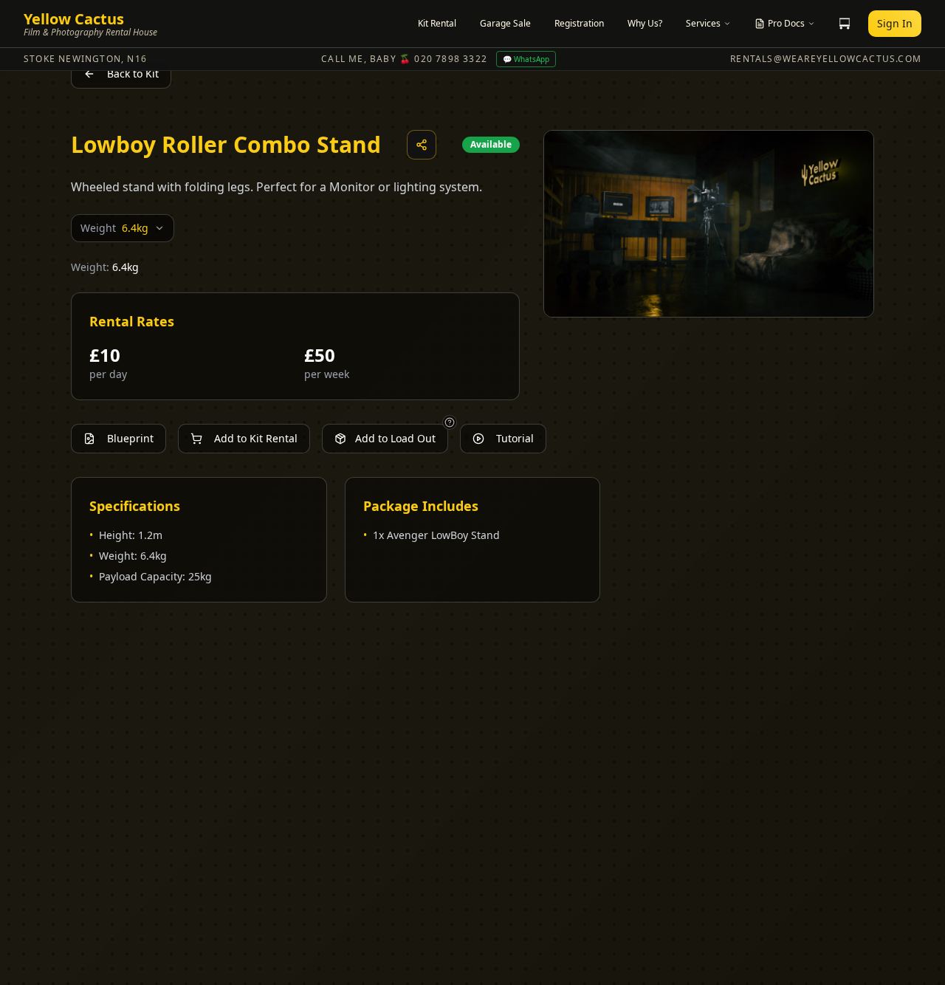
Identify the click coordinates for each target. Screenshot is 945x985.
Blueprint (130, 438)
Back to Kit (133, 73)
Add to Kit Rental (256, 438)
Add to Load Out (395, 438)
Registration (579, 23)
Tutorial (515, 438)
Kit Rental (437, 23)
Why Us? (645, 23)
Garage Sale (505, 23)
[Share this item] (421, 144)
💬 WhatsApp (526, 59)
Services (703, 23)
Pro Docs (786, 23)
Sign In (895, 23)
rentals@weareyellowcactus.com (825, 59)
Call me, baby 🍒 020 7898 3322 (404, 59)
